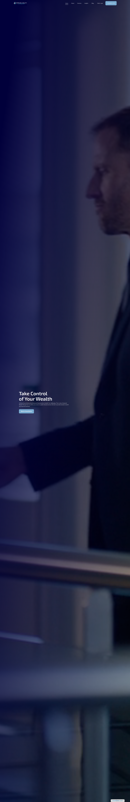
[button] (67, 3)
